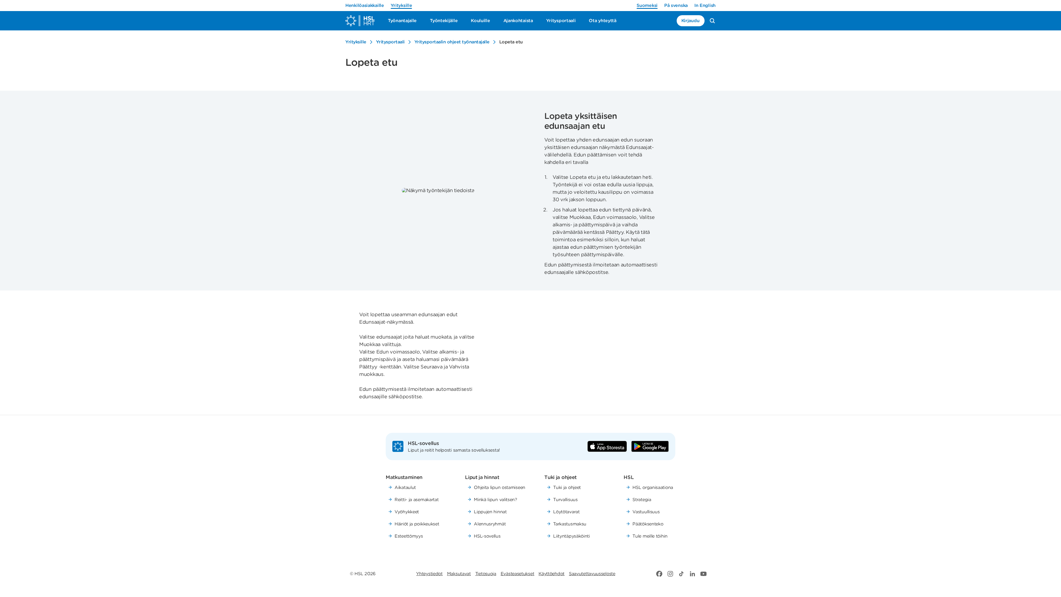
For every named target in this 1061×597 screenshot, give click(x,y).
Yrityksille (401, 5)
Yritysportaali (390, 41)
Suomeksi (647, 5)
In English (705, 5)
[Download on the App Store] (607, 446)
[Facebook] (659, 573)
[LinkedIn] (692, 573)
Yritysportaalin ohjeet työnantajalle (452, 41)
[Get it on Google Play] (650, 446)
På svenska (676, 5)
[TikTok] (681, 573)
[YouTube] (703, 573)
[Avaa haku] (712, 20)
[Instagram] (670, 573)
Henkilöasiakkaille (364, 5)
